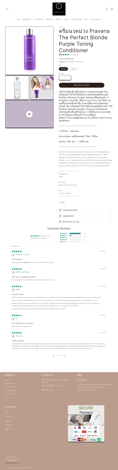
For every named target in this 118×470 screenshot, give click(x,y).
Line (6, 411)
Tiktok (7, 429)
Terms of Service (10, 394)
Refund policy (10, 383)
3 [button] (59, 355)
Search (7, 380)
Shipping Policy (10, 390)
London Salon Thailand (16, 467)
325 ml (63, 69)
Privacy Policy (10, 387)
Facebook (8, 416)
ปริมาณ (61, 73)
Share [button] (63, 202)
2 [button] (56, 355)
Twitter (7, 420)
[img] (17, 251)
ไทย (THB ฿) (11, 460)
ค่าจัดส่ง (61, 61)
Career (7, 397)
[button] (7, 9)
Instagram (8, 425)
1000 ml (74, 69)
